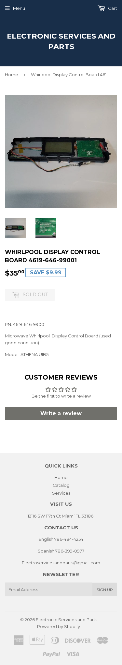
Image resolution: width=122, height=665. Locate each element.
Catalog (61, 485)
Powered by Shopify (58, 626)
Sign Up (105, 589)
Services (61, 493)
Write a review (61, 413)
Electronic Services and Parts (61, 41)
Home (11, 74)
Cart (112, 8)
